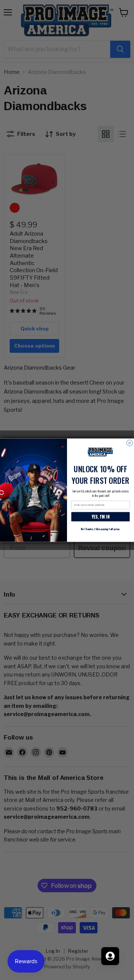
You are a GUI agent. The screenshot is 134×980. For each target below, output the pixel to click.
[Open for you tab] (110, 956)
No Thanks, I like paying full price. (100, 528)
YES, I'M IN (101, 516)
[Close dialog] (130, 443)
